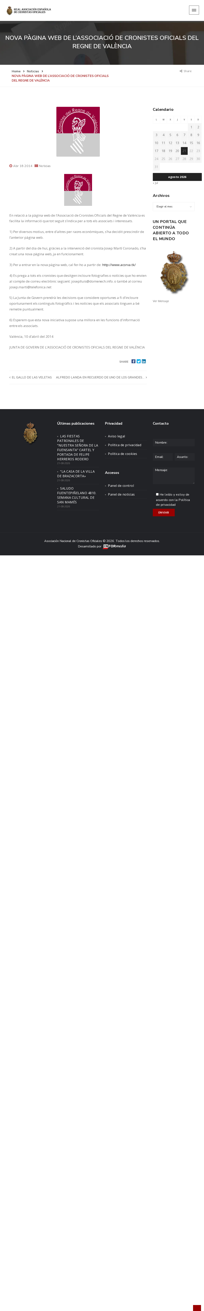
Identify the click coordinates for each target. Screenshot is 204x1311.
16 (198, 143)
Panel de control (121, 485)
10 (156, 143)
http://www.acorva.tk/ (119, 264)
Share (188, 71)
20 (177, 151)
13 (177, 143)
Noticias (45, 166)
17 (156, 151)
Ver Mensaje (161, 301)
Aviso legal (116, 436)
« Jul (155, 183)
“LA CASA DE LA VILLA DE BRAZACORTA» (76, 473)
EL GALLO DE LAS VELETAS (31, 377)
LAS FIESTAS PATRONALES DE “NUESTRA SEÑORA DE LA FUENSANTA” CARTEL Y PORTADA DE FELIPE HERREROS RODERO (77, 447)
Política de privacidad (124, 445)
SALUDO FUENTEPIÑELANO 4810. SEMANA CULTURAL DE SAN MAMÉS (76, 495)
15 (191, 143)
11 (163, 143)
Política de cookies (122, 454)
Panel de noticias (121, 494)
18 (163, 151)
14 (184, 143)
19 (170, 151)
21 (184, 151)
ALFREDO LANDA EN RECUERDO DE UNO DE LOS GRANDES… (100, 377)
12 (170, 143)
